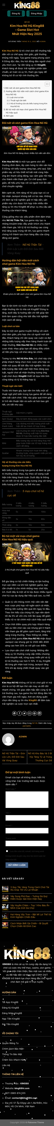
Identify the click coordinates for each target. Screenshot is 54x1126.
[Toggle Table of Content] (46, 84)
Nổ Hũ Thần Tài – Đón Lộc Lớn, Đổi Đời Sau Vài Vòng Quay (13, 757)
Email (9, 825)
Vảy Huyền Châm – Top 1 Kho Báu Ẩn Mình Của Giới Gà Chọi (29, 906)
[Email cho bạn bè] (29, 713)
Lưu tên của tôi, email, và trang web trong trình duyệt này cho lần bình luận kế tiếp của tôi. (25, 855)
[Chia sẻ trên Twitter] (24, 713)
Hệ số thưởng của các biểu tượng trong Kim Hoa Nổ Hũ (28, 104)
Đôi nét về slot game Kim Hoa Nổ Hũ (22, 88)
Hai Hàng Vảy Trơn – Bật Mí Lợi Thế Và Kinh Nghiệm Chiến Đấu (30, 915)
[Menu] (3, 4)
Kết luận (10, 116)
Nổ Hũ (27, 22)
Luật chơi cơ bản (17, 97)
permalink (27, 726)
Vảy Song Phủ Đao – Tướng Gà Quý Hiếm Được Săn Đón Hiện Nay (28, 897)
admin (43, 41)
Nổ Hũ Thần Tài (32, 244)
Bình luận (11, 789)
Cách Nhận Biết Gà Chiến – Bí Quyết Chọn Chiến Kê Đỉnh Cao (29, 924)
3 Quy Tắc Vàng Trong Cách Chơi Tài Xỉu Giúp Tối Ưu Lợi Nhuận (29, 888)
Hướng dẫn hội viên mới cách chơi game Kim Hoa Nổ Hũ (27, 93)
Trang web (11, 838)
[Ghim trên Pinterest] (34, 713)
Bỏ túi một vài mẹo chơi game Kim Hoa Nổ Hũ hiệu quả (26, 111)
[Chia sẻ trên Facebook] (19, 713)
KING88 (6, 964)
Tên (8, 813)
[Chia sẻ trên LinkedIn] (39, 713)
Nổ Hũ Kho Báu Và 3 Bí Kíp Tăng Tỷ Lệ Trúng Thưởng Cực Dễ (40, 757)
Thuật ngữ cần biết (18, 100)
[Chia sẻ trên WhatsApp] (14, 713)
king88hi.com (22, 1088)
